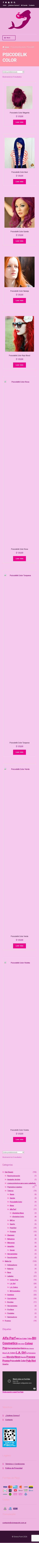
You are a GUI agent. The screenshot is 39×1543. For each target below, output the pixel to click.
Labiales (10, 1276)
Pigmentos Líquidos (14, 1187)
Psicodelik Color (16, 1202)
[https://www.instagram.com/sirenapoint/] (11, 2)
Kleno (12, 1205)
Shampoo (10, 1235)
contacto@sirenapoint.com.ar (14, 1523)
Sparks (12, 1224)
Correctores (11, 1298)
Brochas (10, 1302)
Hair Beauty (9, 1172)
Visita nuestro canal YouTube (12, 1392)
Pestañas (10, 1313)
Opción (12, 1198)
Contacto (32, 5)
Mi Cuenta (24, 5)
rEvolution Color (18, 1217)
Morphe (10, 1357)
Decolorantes (12, 1257)
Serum (12, 1250)
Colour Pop (14, 1280)
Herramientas (12, 1254)
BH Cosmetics (15, 1291)
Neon (17, 1356)
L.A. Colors (14, 1287)
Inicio (4, 5)
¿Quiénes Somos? (14, 5)
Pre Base (10, 1309)
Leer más (19, 122)
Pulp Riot (13, 1228)
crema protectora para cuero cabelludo (21, 1183)
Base (9, 1272)
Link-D (4, 1357)
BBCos (12, 1220)
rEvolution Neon (18, 1213)
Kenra (12, 1194)
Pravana (13, 1231)
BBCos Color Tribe (24, 1338)
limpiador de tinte (13, 1179)
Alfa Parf (13, 1209)
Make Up (8, 1261)
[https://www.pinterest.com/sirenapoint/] (6, 2)
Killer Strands (30, 1348)
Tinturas (10, 1191)
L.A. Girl (12, 1283)
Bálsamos (11, 1239)
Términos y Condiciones (15, 1464)
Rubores (10, 1269)
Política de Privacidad (13, 1468)
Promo (6, 1360)
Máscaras (11, 1243)
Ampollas (10, 1246)
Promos (8, 1321)
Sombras (10, 1295)
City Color (21, 1344)
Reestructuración (13, 1176)
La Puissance (31, 1353)
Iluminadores (12, 1317)
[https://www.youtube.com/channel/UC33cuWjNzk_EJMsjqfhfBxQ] (8, 2)
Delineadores (12, 1265)
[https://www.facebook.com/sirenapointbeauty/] (3, 2)
